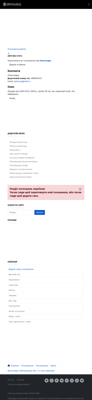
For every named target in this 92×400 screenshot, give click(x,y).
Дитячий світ (14, 274)
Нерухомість (14, 280)
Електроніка (14, 306)
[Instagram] (72, 381)
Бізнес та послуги (16, 311)
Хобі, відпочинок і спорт (20, 322)
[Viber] (52, 381)
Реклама (20, 380)
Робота (12, 290)
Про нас (11, 380)
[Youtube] (82, 381)
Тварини (12, 295)
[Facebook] (57, 381)
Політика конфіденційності (19, 384)
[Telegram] (47, 381)
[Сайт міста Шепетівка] (12, 4)
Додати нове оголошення (21, 269)
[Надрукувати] (8, 53)
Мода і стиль (14, 316)
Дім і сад (12, 301)
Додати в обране (17, 64)
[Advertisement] (46, 25)
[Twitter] (62, 381)
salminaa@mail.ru (22, 81)
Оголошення (14, 49)
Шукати (39, 212)
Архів (23, 49)
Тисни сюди (17, 192)
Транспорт (13, 285)
